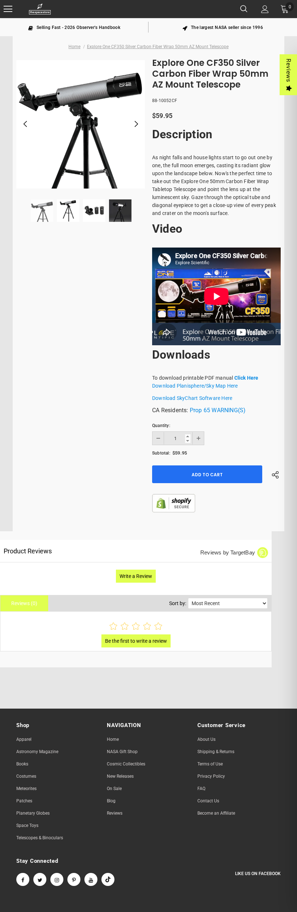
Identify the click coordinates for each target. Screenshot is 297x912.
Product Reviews (28, 551)
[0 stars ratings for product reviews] (136, 626)
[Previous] (25, 124)
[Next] (136, 124)
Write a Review (136, 576)
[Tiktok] (107, 879)
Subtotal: (161, 453)
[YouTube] (90, 879)
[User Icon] (265, 9)
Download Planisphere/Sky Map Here (195, 386)
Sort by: (177, 603)
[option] (74, 27)
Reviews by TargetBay (227, 552)
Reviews (288, 70)
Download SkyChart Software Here (192, 398)
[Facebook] (22, 879)
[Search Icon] (243, 9)
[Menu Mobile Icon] (8, 9)
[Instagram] (56, 879)
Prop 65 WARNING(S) (218, 410)
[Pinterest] (73, 879)
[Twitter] (39, 879)
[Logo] (40, 9)
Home (74, 46)
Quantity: (161, 425)
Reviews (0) (24, 603)
